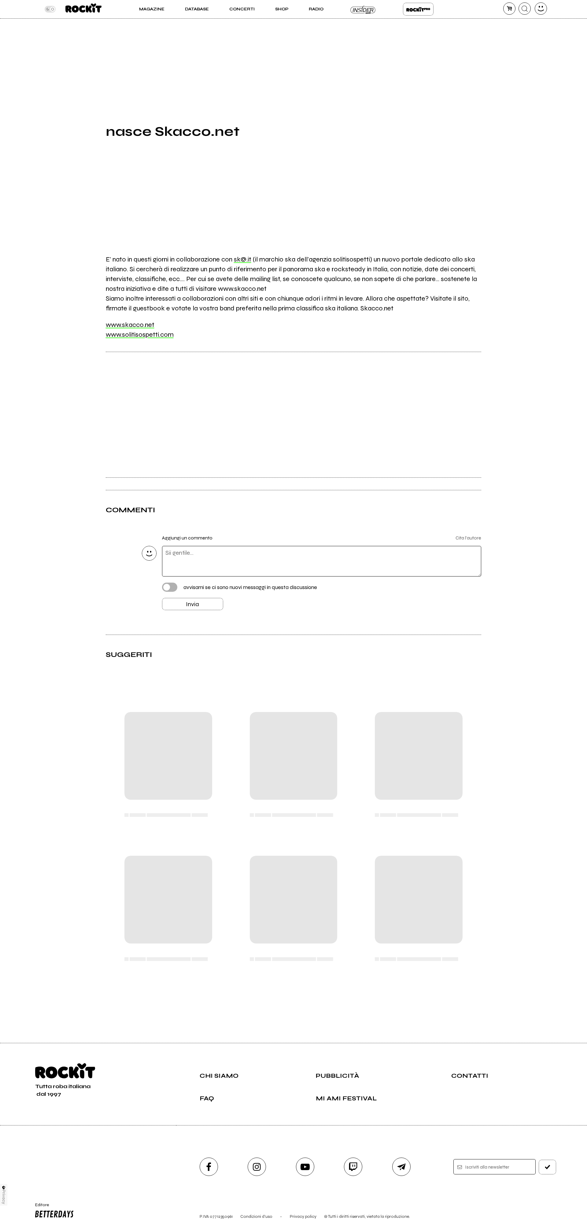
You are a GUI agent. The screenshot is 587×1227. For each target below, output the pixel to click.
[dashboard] (541, 8)
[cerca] (525, 8)
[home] (83, 9)
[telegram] (401, 1167)
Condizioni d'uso (256, 1216)
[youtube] (305, 1167)
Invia (192, 604)
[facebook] (209, 1167)
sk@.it (242, 259)
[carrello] (509, 8)
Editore (39, 1207)
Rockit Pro (418, 9)
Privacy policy (303, 1216)
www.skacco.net (130, 325)
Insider (363, 9)
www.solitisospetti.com (140, 335)
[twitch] (353, 1167)
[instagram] (257, 1167)
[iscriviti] (547, 1167)
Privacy (3, 1197)
